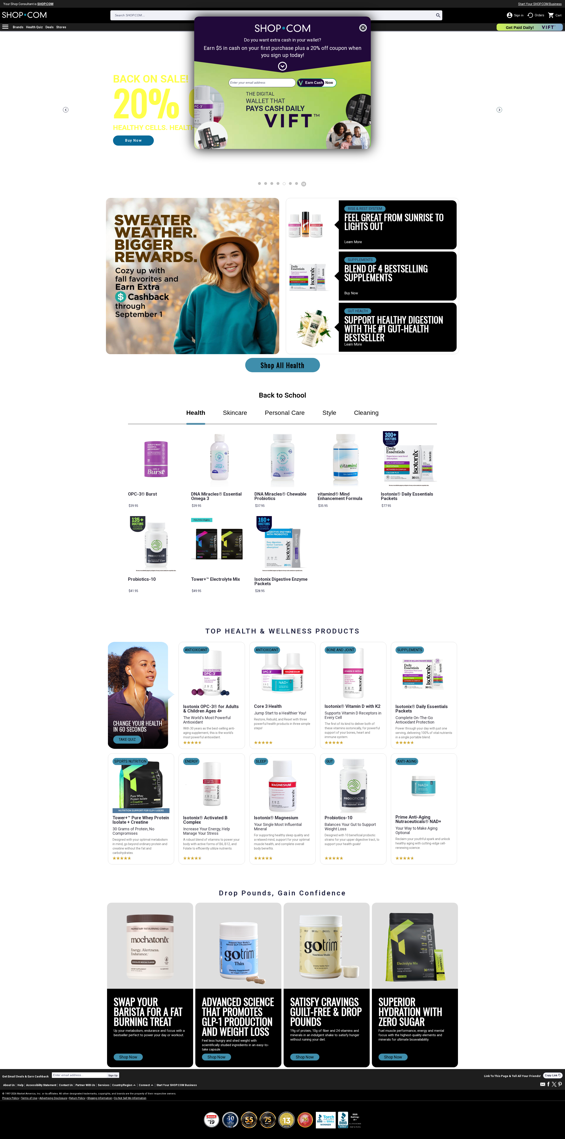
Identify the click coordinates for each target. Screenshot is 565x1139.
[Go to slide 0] (259, 183)
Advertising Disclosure (53, 1098)
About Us (9, 1085)
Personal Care (285, 412)
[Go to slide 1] (265, 183)
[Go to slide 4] (284, 183)
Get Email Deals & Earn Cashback (25, 1076)
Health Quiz (34, 27)
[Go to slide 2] (271, 183)
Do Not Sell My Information (130, 1098)
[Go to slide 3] (278, 183)
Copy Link (553, 1075)
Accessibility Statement (41, 1085)
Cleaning (366, 412)
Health (195, 412)
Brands (18, 27)
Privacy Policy (10, 1098)
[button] (124, 1085)
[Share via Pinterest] (559, 1084)
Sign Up (113, 1075)
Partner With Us (85, 1085)
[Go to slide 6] (296, 183)
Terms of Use (29, 1098)
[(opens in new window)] (350, 1120)
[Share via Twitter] (554, 1084)
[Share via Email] (542, 1085)
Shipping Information (99, 1098)
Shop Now (128, 1057)
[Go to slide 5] (290, 183)
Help (20, 1085)
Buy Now (351, 293)
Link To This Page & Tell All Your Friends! (512, 1076)
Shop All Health (283, 365)
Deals (49, 27)
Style (329, 412)
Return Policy (77, 1098)
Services (103, 1085)
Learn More (353, 242)
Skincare (235, 412)
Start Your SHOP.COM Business (540, 4)
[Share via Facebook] (548, 1084)
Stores (61, 27)
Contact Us (66, 1085)
